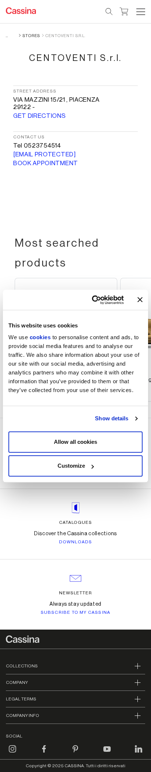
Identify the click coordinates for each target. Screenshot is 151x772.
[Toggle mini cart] (124, 11)
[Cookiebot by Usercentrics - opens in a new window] (93, 300)
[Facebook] (44, 753)
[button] (140, 12)
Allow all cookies (75, 442)
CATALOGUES (75, 522)
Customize (71, 466)
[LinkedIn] (138, 753)
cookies (40, 337)
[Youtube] (107, 753)
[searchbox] (109, 12)
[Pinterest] (75, 753)
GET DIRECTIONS (39, 116)
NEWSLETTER (75, 593)
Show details (111, 418)
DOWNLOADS (75, 542)
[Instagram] (12, 753)
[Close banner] (140, 299)
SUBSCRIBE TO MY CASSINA (76, 612)
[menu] (140, 12)
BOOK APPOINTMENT (45, 163)
